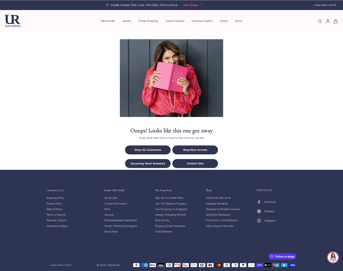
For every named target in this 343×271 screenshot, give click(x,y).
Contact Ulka (195, 163)
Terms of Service (56, 214)
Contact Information (115, 203)
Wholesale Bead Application (120, 220)
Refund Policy (54, 209)
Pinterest (269, 211)
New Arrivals (108, 21)
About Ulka (110, 197)
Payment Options (56, 220)
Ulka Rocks (113, 264)
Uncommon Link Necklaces (222, 220)
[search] (320, 21)
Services (109, 214)
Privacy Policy (54, 203)
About (238, 21)
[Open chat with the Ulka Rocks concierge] (333, 257)
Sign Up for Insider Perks (169, 197)
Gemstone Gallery (202, 21)
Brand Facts (111, 231)
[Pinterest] (260, 211)
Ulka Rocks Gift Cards (218, 197)
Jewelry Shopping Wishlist (170, 214)
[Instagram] (260, 221)
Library (224, 21)
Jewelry (126, 21)
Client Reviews (163, 231)
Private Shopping (148, 21)
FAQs (107, 209)
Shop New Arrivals (195, 150)
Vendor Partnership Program (120, 225)
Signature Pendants (217, 203)
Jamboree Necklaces (218, 214)
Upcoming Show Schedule (147, 163)
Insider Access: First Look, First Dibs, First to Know (144, 5)
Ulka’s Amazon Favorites (219, 225)
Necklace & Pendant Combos (223, 209)
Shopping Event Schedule (170, 225)
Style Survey (162, 220)
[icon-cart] (335, 21)
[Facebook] (260, 202)
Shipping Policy (55, 197)
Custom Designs (174, 21)
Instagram (270, 220)
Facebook (270, 201)
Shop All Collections (148, 150)
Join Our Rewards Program (170, 203)
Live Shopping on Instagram (171, 209)
